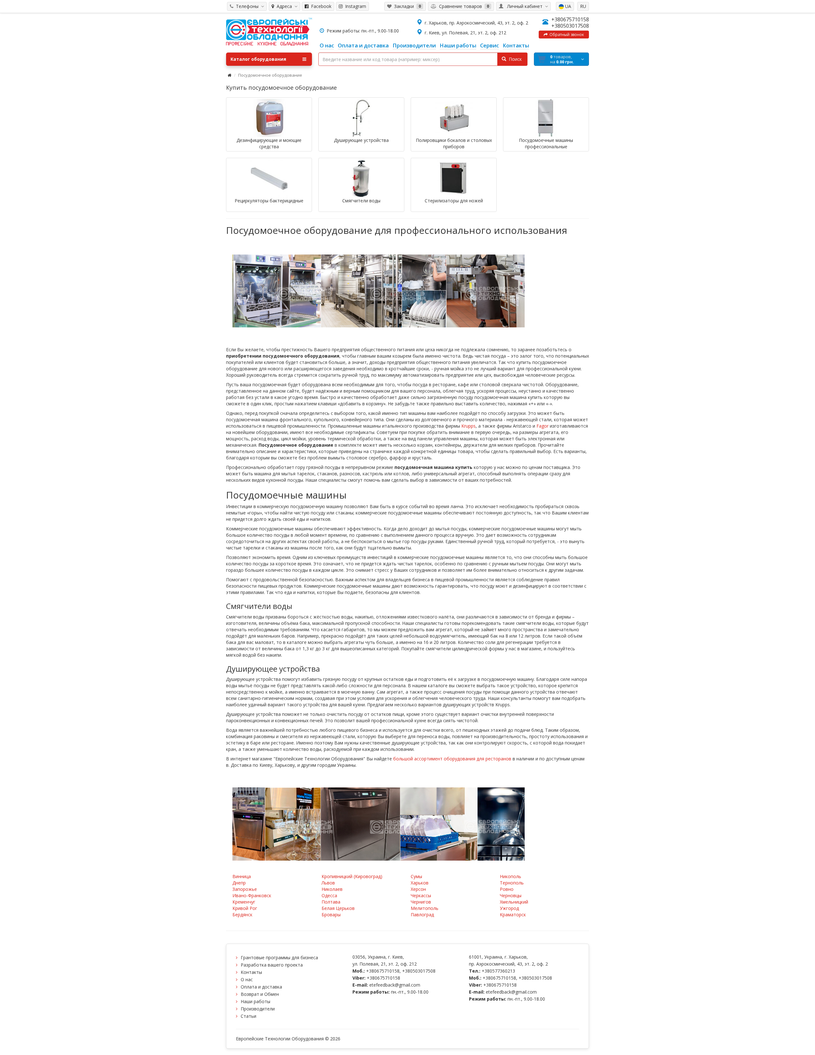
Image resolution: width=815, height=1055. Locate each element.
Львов (328, 883)
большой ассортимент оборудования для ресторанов (452, 759)
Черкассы (421, 895)
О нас (247, 979)
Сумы (416, 876)
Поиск (514, 59)
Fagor (542, 426)
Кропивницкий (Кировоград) (352, 876)
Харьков (420, 883)
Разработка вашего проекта (272, 965)
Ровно (507, 889)
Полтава (331, 902)
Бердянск (242, 915)
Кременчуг (243, 902)
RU (583, 6)
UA (567, 6)
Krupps (468, 426)
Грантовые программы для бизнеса (279, 957)
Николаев (332, 889)
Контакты (251, 972)
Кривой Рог (244, 908)
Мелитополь (424, 908)
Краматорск (513, 915)
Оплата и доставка (261, 987)
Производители (258, 1009)
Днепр (239, 883)
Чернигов (421, 902)
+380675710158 (570, 19)
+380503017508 (570, 25)
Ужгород (509, 908)
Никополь (510, 876)
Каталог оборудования (258, 59)
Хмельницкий (514, 902)
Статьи (248, 1016)
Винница (241, 876)
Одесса (329, 895)
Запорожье (244, 889)
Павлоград (422, 915)
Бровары (331, 915)
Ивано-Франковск (251, 895)
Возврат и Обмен (260, 994)
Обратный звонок (566, 34)
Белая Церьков (338, 908)
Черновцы (510, 895)
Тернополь (512, 883)
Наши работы (255, 1001)
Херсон (418, 889)
